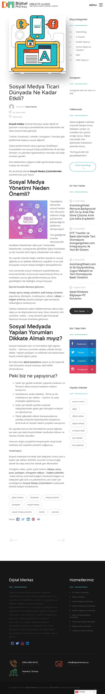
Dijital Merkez (31, 107)
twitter (42, 512)
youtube (55, 512)
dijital (74, 409)
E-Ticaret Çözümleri (80, 592)
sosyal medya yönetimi (22, 512)
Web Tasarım (82, 60)
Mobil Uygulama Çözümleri (83, 610)
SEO (78, 55)
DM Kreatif (54, 687)
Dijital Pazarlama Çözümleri (83, 606)
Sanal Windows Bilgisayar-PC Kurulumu (79, 295)
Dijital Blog (17, 117)
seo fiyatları (77, 438)
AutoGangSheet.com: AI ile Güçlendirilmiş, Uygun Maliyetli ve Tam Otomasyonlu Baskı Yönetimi (83, 271)
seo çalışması (78, 445)
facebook (34, 497)
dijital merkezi (78, 423)
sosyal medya (33, 505)
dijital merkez (17, 497)
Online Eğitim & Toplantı (83, 48)
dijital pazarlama (32, 362)
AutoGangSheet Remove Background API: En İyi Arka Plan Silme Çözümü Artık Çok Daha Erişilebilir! (83, 212)
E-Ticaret (80, 37)
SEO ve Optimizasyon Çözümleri (80, 616)
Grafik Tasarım (83, 42)
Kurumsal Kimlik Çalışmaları (83, 622)
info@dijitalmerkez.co (78, 662)
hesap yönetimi (52, 497)
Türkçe (81, 692)
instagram (16, 505)
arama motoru (78, 401)
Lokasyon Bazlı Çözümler (82, 631)
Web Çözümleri (78, 597)
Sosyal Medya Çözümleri (82, 601)
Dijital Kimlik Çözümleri (81, 626)
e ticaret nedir (78, 430)
